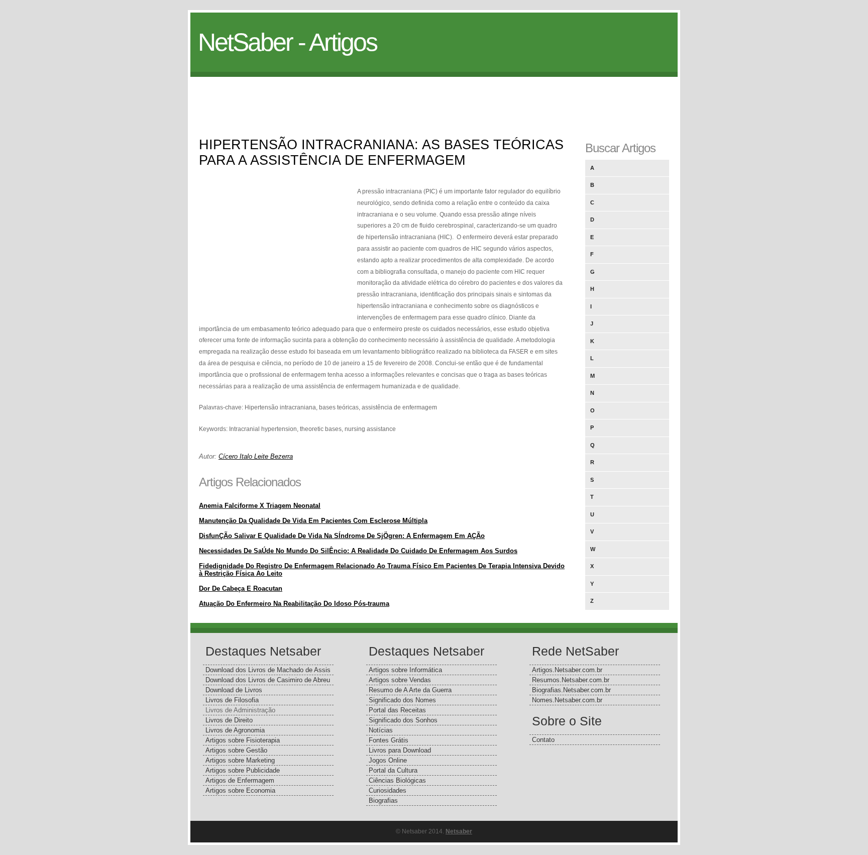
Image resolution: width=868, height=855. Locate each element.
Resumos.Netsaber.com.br (570, 680)
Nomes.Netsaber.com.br (567, 700)
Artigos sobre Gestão (236, 750)
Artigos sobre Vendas (400, 680)
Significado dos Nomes (402, 700)
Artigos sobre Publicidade (242, 770)
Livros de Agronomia (235, 730)
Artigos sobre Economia (240, 790)
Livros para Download (400, 750)
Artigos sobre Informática (405, 670)
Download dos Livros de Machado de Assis (268, 670)
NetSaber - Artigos (287, 42)
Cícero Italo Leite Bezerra (256, 456)
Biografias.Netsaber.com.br (571, 690)
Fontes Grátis (388, 740)
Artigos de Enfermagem (239, 780)
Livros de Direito (229, 720)
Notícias (381, 730)
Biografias (383, 800)
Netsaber (459, 831)
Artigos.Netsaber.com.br (567, 670)
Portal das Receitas (397, 710)
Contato (543, 739)
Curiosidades (387, 790)
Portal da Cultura (393, 770)
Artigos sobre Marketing (240, 760)
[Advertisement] (434, 99)
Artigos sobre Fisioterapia (242, 740)
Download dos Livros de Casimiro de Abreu (267, 680)
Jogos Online (388, 760)
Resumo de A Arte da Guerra (410, 690)
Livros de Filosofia (232, 700)
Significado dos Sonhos (403, 720)
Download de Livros (233, 690)
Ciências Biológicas (397, 780)
